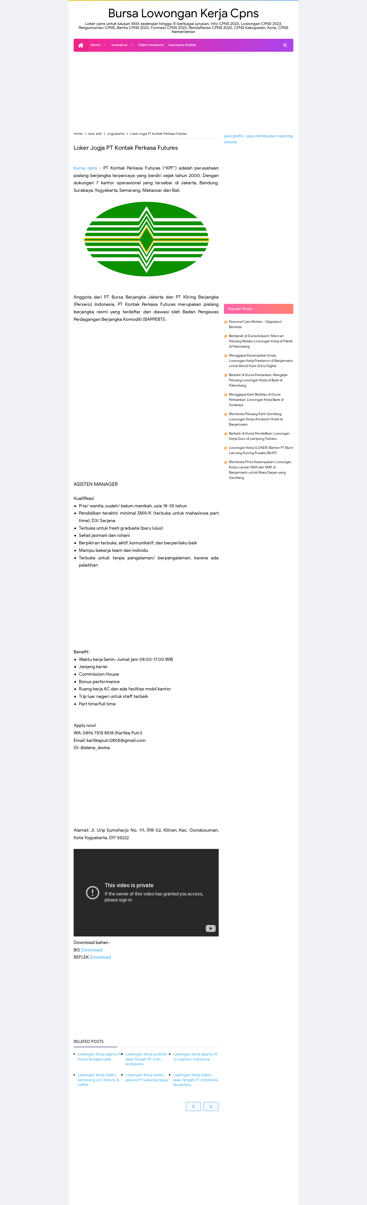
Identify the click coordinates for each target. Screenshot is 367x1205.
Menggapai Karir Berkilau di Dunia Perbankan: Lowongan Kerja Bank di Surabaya (256, 399)
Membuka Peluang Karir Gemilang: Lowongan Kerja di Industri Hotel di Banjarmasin (256, 419)
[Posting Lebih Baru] (193, 1106)
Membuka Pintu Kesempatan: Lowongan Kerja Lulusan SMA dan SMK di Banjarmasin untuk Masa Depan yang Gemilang (260, 470)
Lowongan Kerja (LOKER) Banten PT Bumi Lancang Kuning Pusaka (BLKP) (261, 450)
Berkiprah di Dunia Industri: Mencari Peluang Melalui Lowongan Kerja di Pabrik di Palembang (261, 341)
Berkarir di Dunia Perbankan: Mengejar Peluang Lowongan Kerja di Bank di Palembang (258, 380)
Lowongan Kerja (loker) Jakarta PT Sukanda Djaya (147, 1077)
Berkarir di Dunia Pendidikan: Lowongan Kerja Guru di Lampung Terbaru (259, 436)
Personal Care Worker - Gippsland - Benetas (256, 324)
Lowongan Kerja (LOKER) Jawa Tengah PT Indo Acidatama (146, 1059)
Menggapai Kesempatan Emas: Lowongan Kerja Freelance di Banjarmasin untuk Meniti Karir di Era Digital (261, 360)
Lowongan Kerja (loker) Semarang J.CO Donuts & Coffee (98, 1079)
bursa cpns (85, 168)
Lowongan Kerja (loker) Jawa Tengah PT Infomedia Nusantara (195, 1079)
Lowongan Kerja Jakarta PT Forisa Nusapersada (100, 1056)
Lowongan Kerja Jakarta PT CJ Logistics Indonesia (195, 1056)
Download (91, 950)
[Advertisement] (183, 92)
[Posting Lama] (211, 1106)
